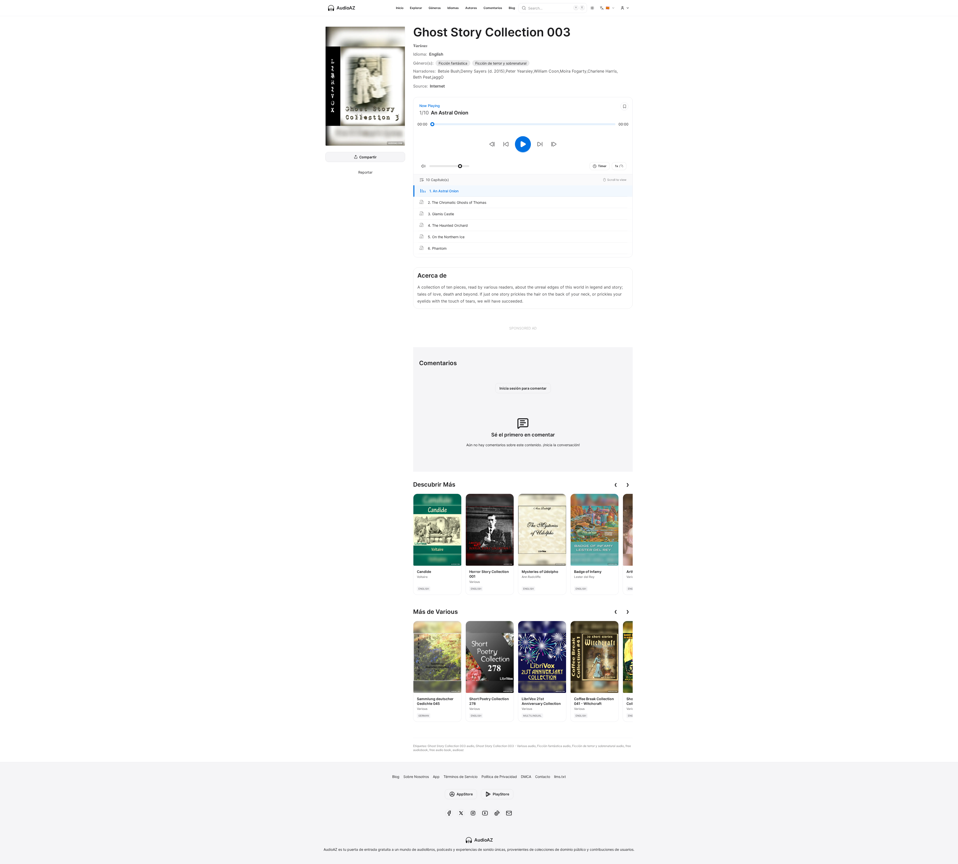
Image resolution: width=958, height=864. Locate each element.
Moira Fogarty (573, 71)
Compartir (368, 157)
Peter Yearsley (519, 71)
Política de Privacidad (499, 776)
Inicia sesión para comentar (523, 388)
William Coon (546, 71)
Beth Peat (422, 77)
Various (420, 45)
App (436, 776)
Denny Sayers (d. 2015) (483, 71)
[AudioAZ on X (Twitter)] (461, 813)
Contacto (542, 776)
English (436, 54)
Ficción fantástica (453, 63)
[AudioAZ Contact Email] (509, 813)
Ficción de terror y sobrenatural (500, 63)
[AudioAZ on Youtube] (485, 813)
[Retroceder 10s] (506, 144)
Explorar (416, 8)
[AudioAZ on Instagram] (473, 813)
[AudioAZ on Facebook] (449, 813)
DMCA (526, 776)
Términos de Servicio (461, 776)
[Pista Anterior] (492, 144)
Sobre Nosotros (416, 776)
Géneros (435, 8)
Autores (471, 8)
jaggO (438, 77)
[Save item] (624, 106)
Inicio (399, 8)
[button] (522, 191)
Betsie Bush (449, 71)
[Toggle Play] (523, 144)
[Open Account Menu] (625, 8)
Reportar (365, 172)
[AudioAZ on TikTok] (497, 813)
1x (616, 166)
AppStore (465, 794)
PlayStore (501, 794)
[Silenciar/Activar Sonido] (423, 166)
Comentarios (492, 8)
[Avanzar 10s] (540, 144)
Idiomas (453, 8)
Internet (437, 86)
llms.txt (560, 776)
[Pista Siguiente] (554, 144)
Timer (602, 166)
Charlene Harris (602, 71)
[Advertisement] (523, 328)
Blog (512, 8)
